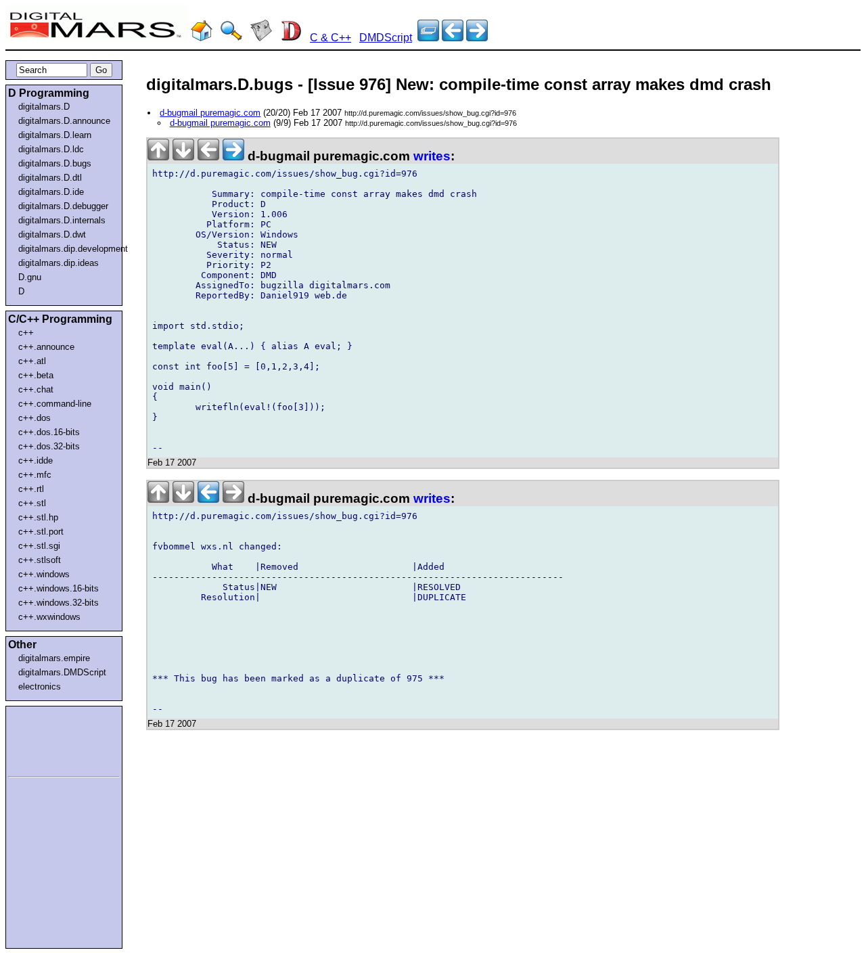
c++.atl (32, 361)
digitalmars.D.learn (54, 135)
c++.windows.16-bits (58, 588)
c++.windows (44, 574)
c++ (26, 333)
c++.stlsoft (39, 560)
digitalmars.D (44, 107)
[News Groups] (261, 37)
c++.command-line (54, 404)
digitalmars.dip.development (66, 249)
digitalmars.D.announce (64, 121)
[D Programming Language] (291, 37)
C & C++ (330, 37)
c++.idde (35, 460)
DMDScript (385, 37)
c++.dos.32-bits (49, 446)
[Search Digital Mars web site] (231, 37)
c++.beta (35, 375)
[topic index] (428, 37)
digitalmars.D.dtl (50, 178)
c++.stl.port (41, 531)
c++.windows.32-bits (58, 603)
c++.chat (35, 389)
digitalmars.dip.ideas (58, 263)
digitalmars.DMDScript (62, 672)
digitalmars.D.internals (62, 220)
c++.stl (32, 503)
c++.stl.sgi (39, 546)
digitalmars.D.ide (51, 192)
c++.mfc (34, 475)
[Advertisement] (48, 739)
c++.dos (34, 418)
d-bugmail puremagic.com (210, 113)
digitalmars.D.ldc (51, 149)
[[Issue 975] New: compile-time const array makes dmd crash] (477, 37)
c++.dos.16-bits (49, 432)
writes (432, 156)
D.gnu (29, 277)
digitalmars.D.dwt (52, 234)
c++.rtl (31, 489)
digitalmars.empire (54, 658)
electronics (39, 686)
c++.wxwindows (49, 617)
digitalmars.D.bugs (54, 163)
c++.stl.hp (38, 517)
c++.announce (46, 347)
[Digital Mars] (201, 37)
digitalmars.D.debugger (63, 206)
